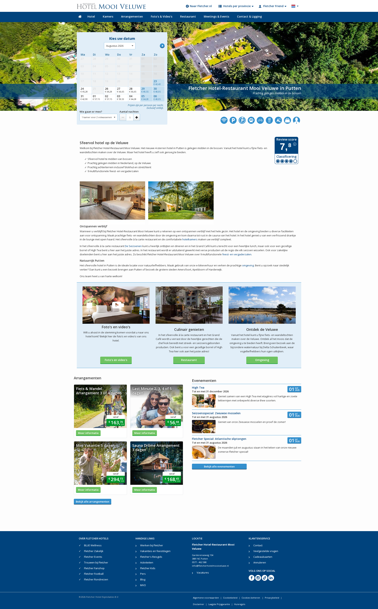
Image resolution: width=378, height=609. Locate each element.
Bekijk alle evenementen (219, 466)
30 (157, 90)
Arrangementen (132, 16)
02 (108, 97)
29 (144, 90)
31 (84, 97)
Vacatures (203, 572)
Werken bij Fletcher (151, 545)
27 (120, 90)
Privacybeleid (272, 597)
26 (108, 90)
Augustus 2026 (114, 46)
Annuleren (259, 562)
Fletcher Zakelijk (93, 551)
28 (132, 90)
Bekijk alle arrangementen (92, 501)
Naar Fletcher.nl (201, 6)
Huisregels (239, 604)
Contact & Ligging (249, 16)
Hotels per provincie (236, 6)
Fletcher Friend (273, 6)
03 (120, 97)
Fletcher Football (94, 573)
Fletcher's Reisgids (151, 557)
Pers (143, 573)
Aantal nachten (129, 111)
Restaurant (188, 16)
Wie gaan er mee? (91, 111)
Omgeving (262, 360)
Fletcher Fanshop (94, 568)
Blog (142, 579)
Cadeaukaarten (262, 557)
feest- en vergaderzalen (236, 254)
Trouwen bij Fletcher (96, 562)
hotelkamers (189, 239)
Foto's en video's (116, 360)
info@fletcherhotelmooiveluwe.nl (210, 565)
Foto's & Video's (161, 16)
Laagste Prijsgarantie (219, 604)
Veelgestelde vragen (265, 551)
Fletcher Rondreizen (96, 579)
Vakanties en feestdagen (155, 551)
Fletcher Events (93, 557)
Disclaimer (198, 604)
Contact (257, 545)
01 (96, 97)
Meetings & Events (216, 16)
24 (84, 90)
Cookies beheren (251, 597)
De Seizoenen (133, 246)
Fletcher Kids (147, 568)
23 (157, 82)
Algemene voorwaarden (206, 597)
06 (157, 97)
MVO (143, 585)
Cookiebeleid (230, 597)
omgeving (248, 265)
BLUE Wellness (93, 545)
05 (144, 97)
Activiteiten (146, 562)
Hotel (91, 16)
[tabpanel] (100, 411)
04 (132, 97)
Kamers (108, 16)
